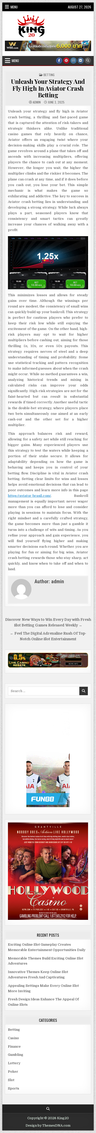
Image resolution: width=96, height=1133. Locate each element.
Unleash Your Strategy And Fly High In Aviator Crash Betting (48, 88)
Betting (49, 75)
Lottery (14, 1063)
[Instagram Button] (73, 61)
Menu (14, 6)
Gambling (15, 1055)
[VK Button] (81, 61)
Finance (14, 1046)
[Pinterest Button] (66, 61)
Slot (11, 1080)
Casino (13, 1038)
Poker (13, 1071)
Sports (13, 1088)
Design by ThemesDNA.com (48, 1125)
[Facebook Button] (59, 61)
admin (37, 102)
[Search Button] (88, 61)
